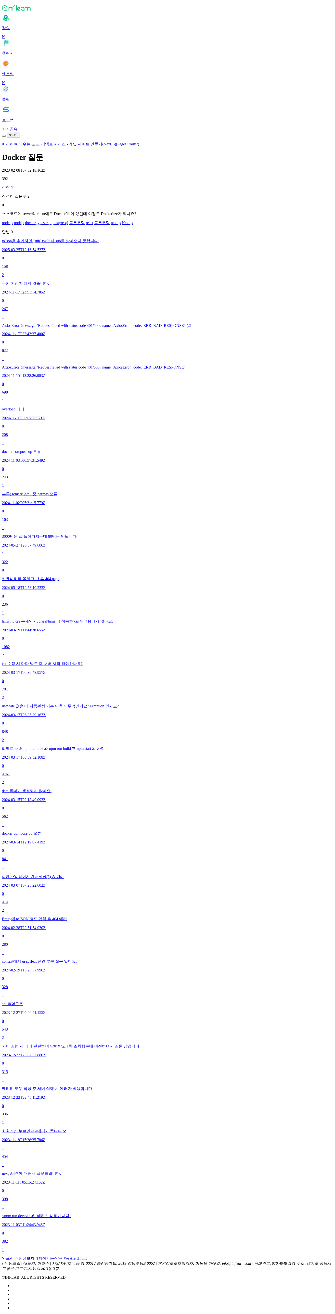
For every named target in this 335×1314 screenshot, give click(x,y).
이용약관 (55, 1258)
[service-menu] (4, 136)
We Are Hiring (75, 1258)
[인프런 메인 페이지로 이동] (167, 8)
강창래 (8, 187)
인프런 (8, 1258)
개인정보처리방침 (30, 1258)
